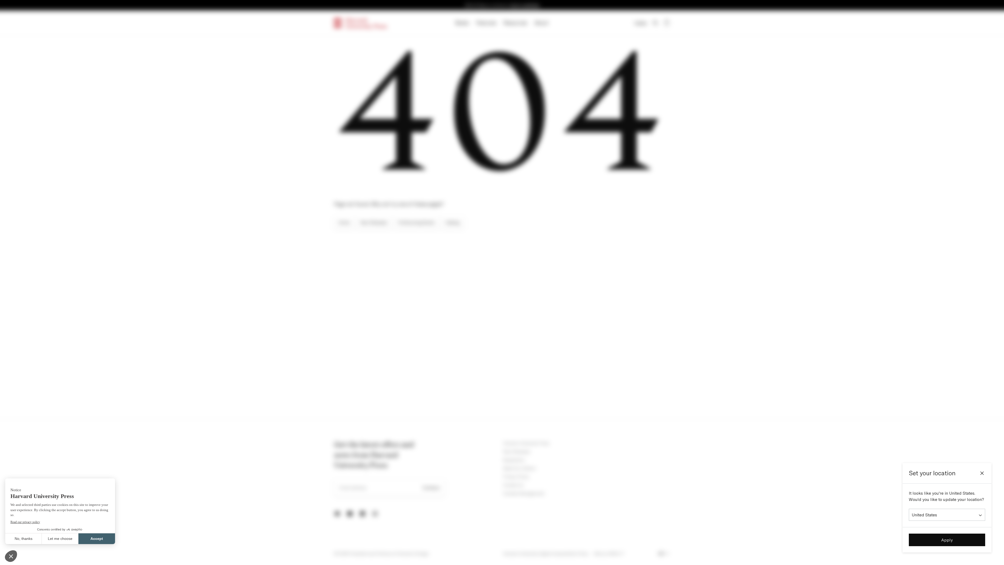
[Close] (982, 473)
